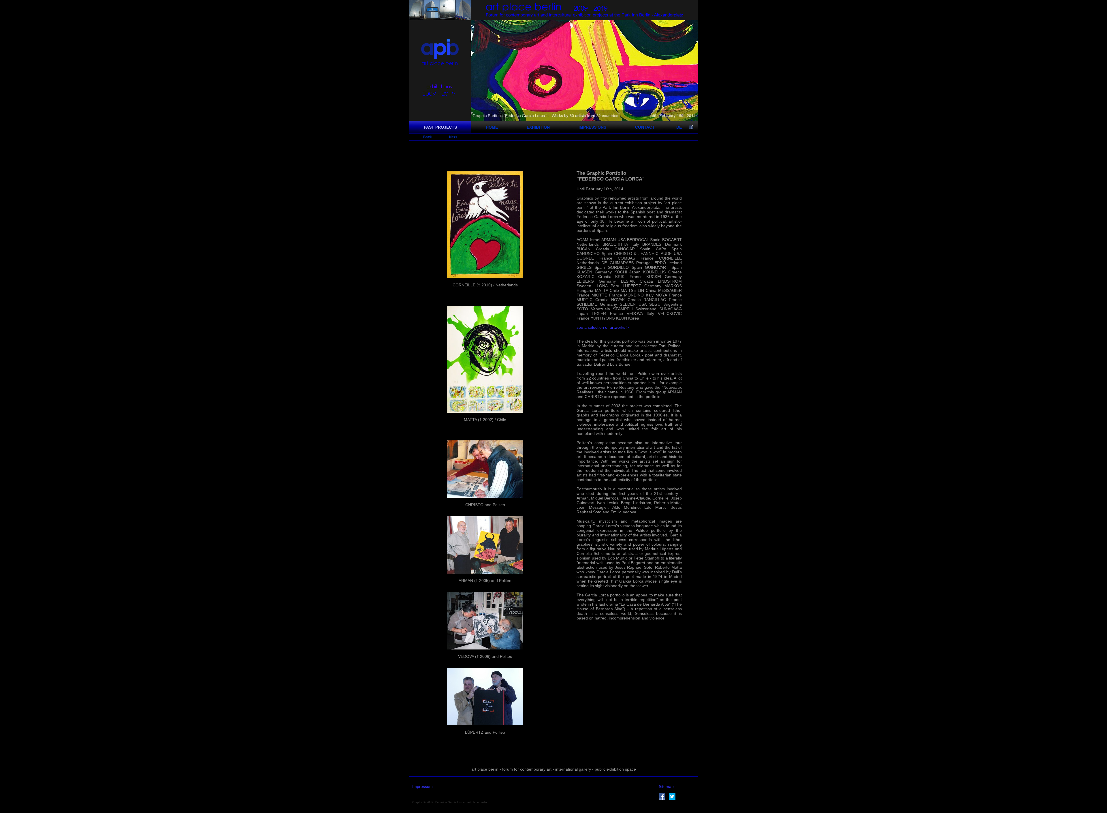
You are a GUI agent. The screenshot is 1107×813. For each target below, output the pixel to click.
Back (427, 137)
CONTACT (645, 127)
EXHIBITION (538, 127)
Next (453, 137)
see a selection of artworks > (603, 327)
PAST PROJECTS (440, 127)
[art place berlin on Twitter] (672, 798)
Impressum (422, 786)
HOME (492, 127)
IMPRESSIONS (592, 127)
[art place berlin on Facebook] (662, 798)
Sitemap (666, 786)
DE (679, 127)
